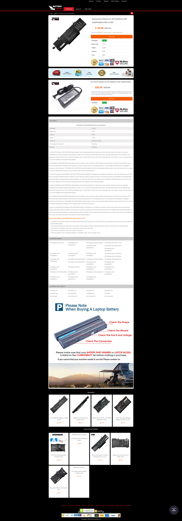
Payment (98, 1)
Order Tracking (115, 1)
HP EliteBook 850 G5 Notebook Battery (79, 439)
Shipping (106, 1)
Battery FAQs (119, 505)
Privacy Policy (110, 505)
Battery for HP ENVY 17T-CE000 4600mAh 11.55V (101, 418)
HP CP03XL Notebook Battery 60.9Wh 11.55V (79, 472)
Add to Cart (112, 36)
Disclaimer (128, 505)
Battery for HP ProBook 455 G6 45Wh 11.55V (120, 456)
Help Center (88, 9)
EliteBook (56, 13)
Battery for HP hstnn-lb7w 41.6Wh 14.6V (80, 418)
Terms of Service (99, 505)
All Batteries (68, 9)
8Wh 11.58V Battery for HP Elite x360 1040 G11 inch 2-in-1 (100, 456)
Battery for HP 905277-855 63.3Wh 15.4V (58, 488)
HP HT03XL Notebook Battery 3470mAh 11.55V (58, 456)
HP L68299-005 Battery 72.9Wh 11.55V (59, 418)
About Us (91, 1)
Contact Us (124, 1)
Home (51, 13)
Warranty (90, 505)
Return (84, 505)
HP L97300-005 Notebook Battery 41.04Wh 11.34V (123, 418)
